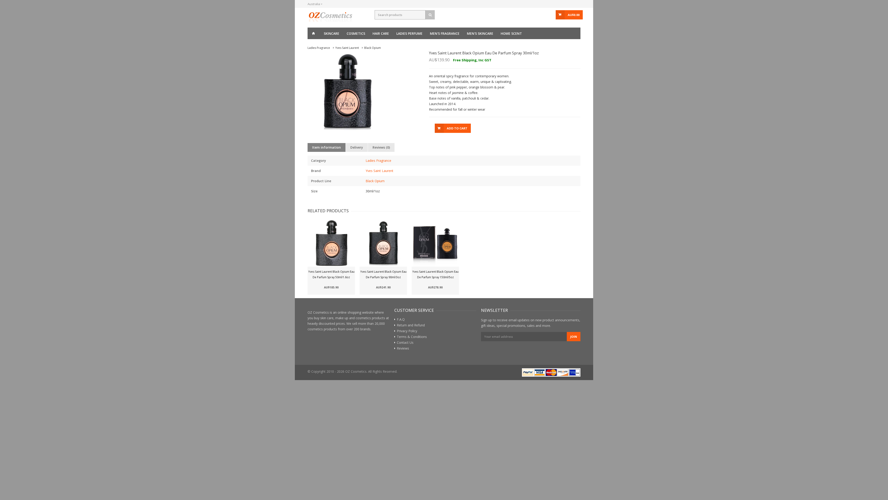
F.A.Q (401, 319)
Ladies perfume (409, 33)
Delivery (356, 147)
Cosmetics (356, 33)
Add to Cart (457, 128)
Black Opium (375, 181)
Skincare (331, 33)
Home (313, 33)
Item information (326, 147)
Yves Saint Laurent (379, 171)
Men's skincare (480, 33)
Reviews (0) (381, 147)
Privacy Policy (407, 331)
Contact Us (405, 343)
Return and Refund (411, 325)
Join (573, 336)
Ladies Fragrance (378, 160)
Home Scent (511, 33)
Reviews (403, 348)
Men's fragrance (444, 33)
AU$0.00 (574, 15)
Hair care (381, 33)
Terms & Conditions (412, 337)
